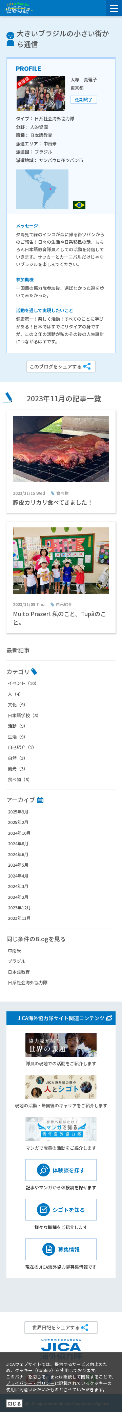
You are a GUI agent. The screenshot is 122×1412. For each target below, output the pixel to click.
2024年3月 (18, 886)
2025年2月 (18, 822)
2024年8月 (18, 843)
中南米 (14, 950)
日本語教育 (19, 972)
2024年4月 (18, 875)
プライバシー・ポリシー (30, 1383)
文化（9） (18, 704)
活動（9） (18, 726)
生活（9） (18, 736)
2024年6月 (18, 854)
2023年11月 (19, 918)
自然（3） (18, 758)
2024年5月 (18, 865)
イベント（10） (23, 683)
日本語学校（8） (24, 715)
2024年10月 (19, 833)
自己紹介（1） (22, 747)
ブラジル (16, 961)
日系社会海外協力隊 (27, 982)
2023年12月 (19, 907)
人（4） (15, 694)
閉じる (14, 1403)
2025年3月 (18, 811)
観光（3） (18, 768)
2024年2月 (18, 897)
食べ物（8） (20, 779)
